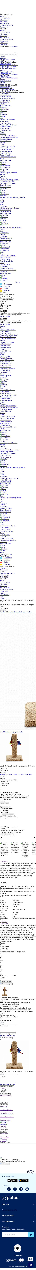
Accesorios (3, 178)
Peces (1, 254)
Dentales (2, 79)
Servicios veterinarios (6, 300)
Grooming (3, 568)
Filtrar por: (3, 1092)
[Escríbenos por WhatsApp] (30, 1259)
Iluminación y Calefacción (8, 183)
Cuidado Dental (5, 100)
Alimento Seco (4, 61)
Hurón (2, 204)
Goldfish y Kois (5, 259)
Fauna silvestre (4, 233)
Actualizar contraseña (6, 25)
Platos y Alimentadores (7, 89)
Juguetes (2, 82)
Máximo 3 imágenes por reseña (9, 1034)
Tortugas (2, 174)
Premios (2, 70)
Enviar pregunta (4, 1086)
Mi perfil (2, 16)
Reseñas (2, 612)
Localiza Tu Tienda (6, 554)
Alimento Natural (5, 63)
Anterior (4, 1122)
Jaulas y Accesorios (6, 238)
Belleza (2, 104)
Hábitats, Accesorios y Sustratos (9, 208)
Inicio (1, 593)
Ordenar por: (4, 1102)
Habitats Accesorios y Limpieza (9, 180)
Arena (2, 132)
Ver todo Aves (4, 227)
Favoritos (7, 290)
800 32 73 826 (4, 575)
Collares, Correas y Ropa (7, 146)
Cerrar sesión (4, 27)
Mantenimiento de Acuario (8, 270)
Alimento (12, 59)
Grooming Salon (5, 296)
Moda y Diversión (5, 81)
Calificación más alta (6, 1113)
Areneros (3, 134)
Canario (2, 229)
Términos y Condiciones (7, 1035)
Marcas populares (5, 105)
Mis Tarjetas (3, 21)
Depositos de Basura (6, 139)
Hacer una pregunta (7, 984)
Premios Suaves (5, 75)
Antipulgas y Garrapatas (7, 98)
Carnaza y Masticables (7, 72)
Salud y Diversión (5, 240)
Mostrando (3, 1090)
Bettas (2, 263)
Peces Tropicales (5, 257)
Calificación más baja (7, 1117)
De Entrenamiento (5, 74)
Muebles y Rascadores (7, 148)
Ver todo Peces (4, 256)
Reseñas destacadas (6, 1110)
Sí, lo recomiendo (5, 1020)
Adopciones (3, 570)
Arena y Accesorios (6, 130)
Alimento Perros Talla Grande (9, 65)
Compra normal (6, 799)
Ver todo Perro (4, 59)
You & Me (3, 610)
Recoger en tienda (7, 809)
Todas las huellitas (5, 1093)
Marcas (17, 282)
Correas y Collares (5, 93)
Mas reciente (3, 1131)
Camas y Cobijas (5, 86)
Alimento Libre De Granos (8, 66)
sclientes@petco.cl (5, 305)
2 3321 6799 (4, 307)
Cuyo (1, 203)
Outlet (6, 288)
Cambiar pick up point (8, 814)
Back (1, 816)
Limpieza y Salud (5, 211)
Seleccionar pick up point (7, 834)
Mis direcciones (5, 23)
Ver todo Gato (4, 119)
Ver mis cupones (5, 316)
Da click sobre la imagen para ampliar (11, 732)
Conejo (2, 201)
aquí (30, 895)
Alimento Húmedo (5, 127)
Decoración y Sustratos (7, 181)
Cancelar (11, 1086)
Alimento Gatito (5, 128)
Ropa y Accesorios (5, 91)
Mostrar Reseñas (14, 612)
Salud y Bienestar (5, 95)
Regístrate (14, 46)
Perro (1, 58)
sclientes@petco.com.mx (7, 573)
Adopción (3, 301)
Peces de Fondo (5, 264)
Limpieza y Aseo (5, 102)
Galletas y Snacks (5, 77)
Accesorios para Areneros (8, 135)
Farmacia (7, 286)
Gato (1, 118)
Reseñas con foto (5, 1120)
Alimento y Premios (19, 197)
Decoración (3, 271)
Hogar (2, 84)
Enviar (10, 1037)
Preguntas (3, 1126)
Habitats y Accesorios (6, 268)
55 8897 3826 (4, 577)
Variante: (2, 778)
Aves (1, 226)
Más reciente (3, 1104)
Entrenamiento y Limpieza (8, 157)
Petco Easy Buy (5, 18)
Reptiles (2, 171)
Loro (1, 231)
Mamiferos (3, 195)
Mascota (2, 56)
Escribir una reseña (7, 981)
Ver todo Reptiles (5, 172)
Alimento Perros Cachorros (8, 68)
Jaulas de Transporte (6, 88)
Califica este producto (25, 612)
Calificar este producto (7, 1015)
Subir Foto (5, 1037)
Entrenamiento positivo (7, 298)
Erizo (1, 199)
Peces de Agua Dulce (6, 261)
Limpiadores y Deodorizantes (9, 137)
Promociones (8, 284)
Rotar (3, 1163)
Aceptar (7, 1163)
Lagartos (2, 176)
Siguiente (3, 1124)
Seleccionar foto (5, 1142)
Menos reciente (4, 1137)
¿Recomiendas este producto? (9, 1017)
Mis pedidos (3, 20)
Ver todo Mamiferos (6, 197)
